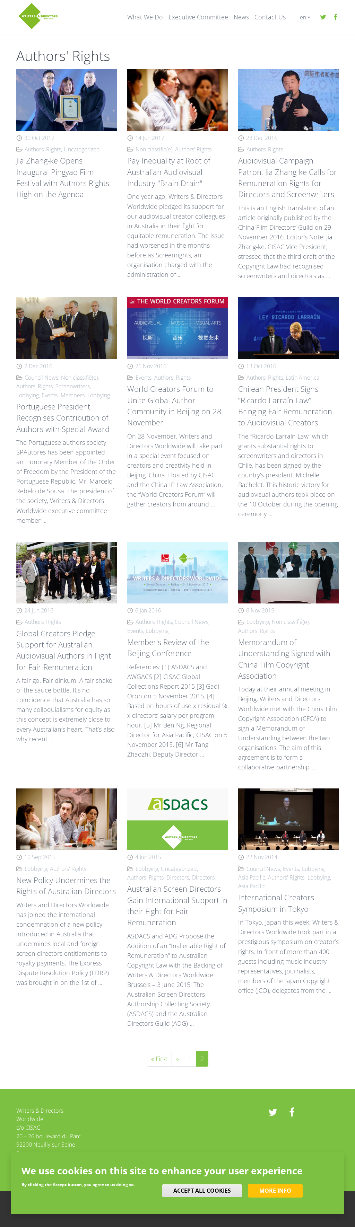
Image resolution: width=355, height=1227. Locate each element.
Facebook (335, 17)
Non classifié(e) (154, 149)
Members (73, 395)
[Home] (38, 15)
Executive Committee (198, 17)
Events (50, 395)
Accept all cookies (202, 1190)
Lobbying (27, 395)
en (303, 17)
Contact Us (270, 17)
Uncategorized (82, 149)
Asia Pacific (251, 877)
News (241, 17)
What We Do (145, 17)
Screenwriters (72, 386)
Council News (41, 377)
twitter (323, 17)
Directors (177, 877)
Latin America (302, 377)
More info (275, 1190)
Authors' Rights (43, 149)
